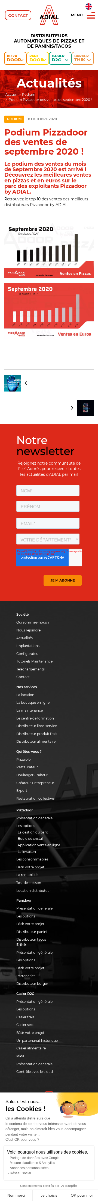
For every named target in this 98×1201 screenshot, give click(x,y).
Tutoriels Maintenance (34, 661)
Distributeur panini (31, 932)
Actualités (24, 638)
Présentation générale (34, 818)
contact (18, 15)
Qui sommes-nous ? (33, 622)
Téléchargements (30, 669)
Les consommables (32, 859)
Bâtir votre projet (30, 867)
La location (25, 695)
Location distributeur (33, 891)
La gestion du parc (33, 832)
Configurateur (28, 654)
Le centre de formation (35, 718)
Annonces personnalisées (29, 1168)
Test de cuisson (28, 883)
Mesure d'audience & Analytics (32, 1163)
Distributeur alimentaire (36, 741)
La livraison (27, 852)
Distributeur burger (32, 984)
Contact (23, 677)
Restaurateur (27, 767)
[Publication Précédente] (48, 383)
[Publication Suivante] (48, 408)
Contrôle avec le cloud (34, 1072)
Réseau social (20, 1173)
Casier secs (25, 1025)
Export (21, 790)
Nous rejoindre (28, 630)
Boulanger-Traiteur (32, 775)
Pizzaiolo (23, 759)
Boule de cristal (30, 838)
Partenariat (25, 976)
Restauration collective (35, 798)
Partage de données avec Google (35, 1158)
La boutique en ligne (33, 702)
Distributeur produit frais (36, 734)
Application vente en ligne (39, 845)
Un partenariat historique (37, 1041)
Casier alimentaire (31, 1048)
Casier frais (25, 1017)
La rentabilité (27, 875)
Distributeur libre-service (36, 726)
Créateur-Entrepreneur (35, 783)
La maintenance (29, 710)
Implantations (27, 646)
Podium (14, 119)
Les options (25, 826)
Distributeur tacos (31, 939)
